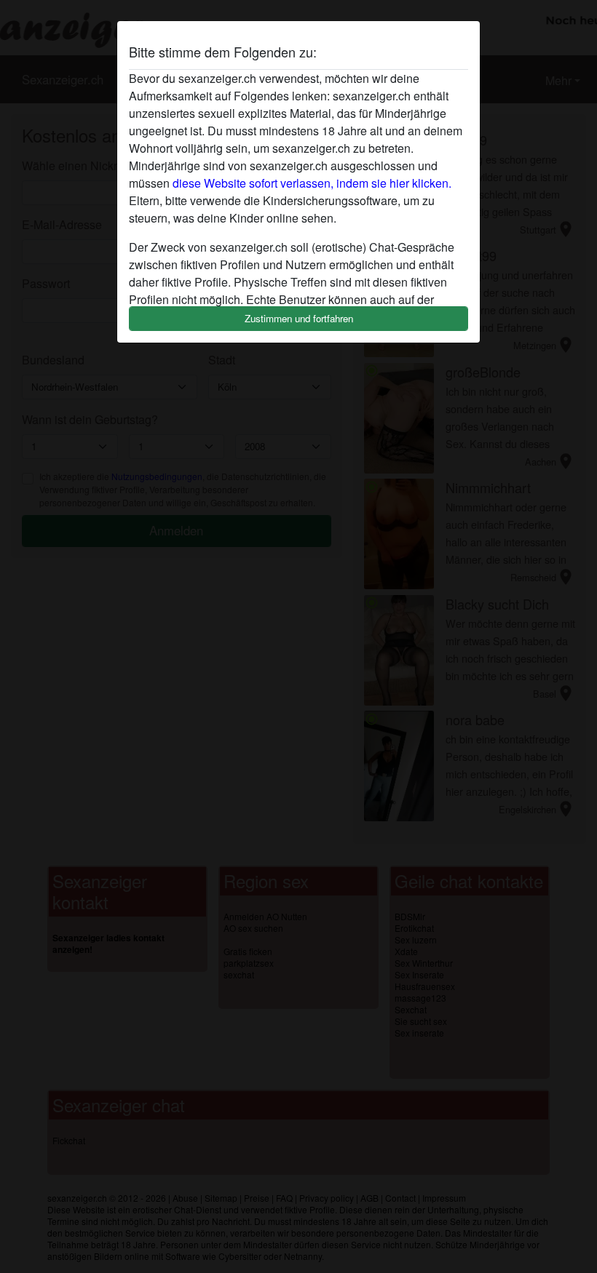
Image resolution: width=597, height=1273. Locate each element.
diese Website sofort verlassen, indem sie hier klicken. (312, 183)
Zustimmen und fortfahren (299, 318)
